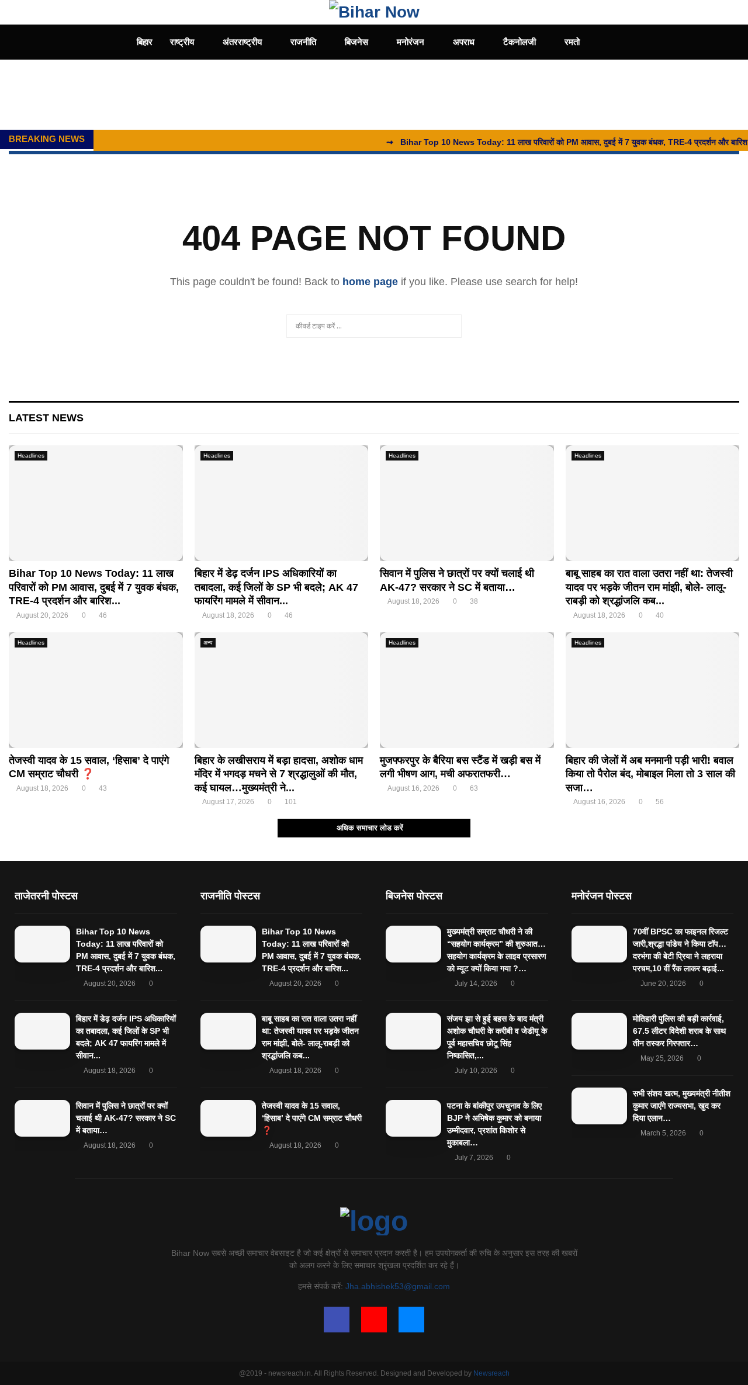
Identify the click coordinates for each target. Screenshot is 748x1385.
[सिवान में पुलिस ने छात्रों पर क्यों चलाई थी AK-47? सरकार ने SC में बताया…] (467, 503)
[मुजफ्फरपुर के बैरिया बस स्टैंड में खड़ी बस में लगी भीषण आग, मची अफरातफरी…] (467, 690)
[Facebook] (336, 1319)
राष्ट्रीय (182, 42)
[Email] (411, 1319)
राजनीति (303, 42)
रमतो (572, 42)
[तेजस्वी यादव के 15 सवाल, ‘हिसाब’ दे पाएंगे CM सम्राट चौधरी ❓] (96, 690)
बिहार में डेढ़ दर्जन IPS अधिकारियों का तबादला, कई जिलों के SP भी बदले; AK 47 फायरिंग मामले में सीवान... (276, 587)
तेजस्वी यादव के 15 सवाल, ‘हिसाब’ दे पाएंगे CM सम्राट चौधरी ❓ (312, 1118)
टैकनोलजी (519, 42)
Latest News (46, 418)
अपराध (464, 42)
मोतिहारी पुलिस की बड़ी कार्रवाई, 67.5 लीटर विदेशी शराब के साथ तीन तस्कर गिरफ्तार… (679, 1031)
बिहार (145, 42)
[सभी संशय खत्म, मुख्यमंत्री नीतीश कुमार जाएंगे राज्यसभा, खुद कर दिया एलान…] (599, 1106)
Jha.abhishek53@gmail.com (397, 1286)
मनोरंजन (410, 42)
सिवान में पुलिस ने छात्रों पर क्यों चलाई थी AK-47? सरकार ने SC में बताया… (126, 1118)
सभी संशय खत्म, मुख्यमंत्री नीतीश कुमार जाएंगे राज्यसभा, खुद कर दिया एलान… (681, 1106)
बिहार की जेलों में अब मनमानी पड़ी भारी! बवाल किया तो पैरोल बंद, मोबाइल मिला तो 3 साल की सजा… (650, 774)
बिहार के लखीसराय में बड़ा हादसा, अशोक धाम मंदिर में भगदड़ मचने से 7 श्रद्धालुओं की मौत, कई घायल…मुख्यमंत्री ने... (279, 774)
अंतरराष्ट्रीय (242, 42)
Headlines (31, 455)
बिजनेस (356, 42)
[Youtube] (374, 1319)
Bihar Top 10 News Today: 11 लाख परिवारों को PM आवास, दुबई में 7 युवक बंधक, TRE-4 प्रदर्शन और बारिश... (94, 587)
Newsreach (491, 1373)
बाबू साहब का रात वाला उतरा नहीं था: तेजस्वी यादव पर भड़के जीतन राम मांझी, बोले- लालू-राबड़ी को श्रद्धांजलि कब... (649, 587)
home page (370, 282)
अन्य (208, 642)
